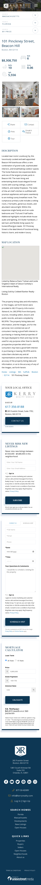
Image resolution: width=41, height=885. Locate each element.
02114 (6, 375)
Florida (6, 24)
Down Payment (11, 677)
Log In (17, 801)
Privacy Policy (14, 491)
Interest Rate (10, 686)
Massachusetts (10, 16)
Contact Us (17, 421)
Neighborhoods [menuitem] (20, 854)
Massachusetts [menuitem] (20, 817)
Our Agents (9, 426)
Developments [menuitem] (20, 821)
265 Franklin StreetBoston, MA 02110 (20, 761)
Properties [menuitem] (20, 841)
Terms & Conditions (13, 870)
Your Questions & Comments (17, 566)
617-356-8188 (14, 407)
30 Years (11, 661)
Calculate (18, 700)
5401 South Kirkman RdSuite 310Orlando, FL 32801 (21, 770)
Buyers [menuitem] (20, 844)
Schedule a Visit (28, 523)
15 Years (20, 661)
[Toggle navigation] (36, 4)
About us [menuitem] (20, 857)
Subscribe (17, 500)
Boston (35, 372)
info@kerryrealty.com (22, 795)
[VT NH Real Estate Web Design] (20, 878)
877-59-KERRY (22, 790)
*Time (7, 557)
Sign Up (26, 801)
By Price (7, 31)
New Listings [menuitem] (20, 824)
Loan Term (9, 655)
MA (19, 372)
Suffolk (26, 372)
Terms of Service (19, 631)
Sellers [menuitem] (20, 847)
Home (4, 372)
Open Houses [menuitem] (20, 827)
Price (7, 667)
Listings (12, 372)
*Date (7, 547)
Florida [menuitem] (20, 814)
